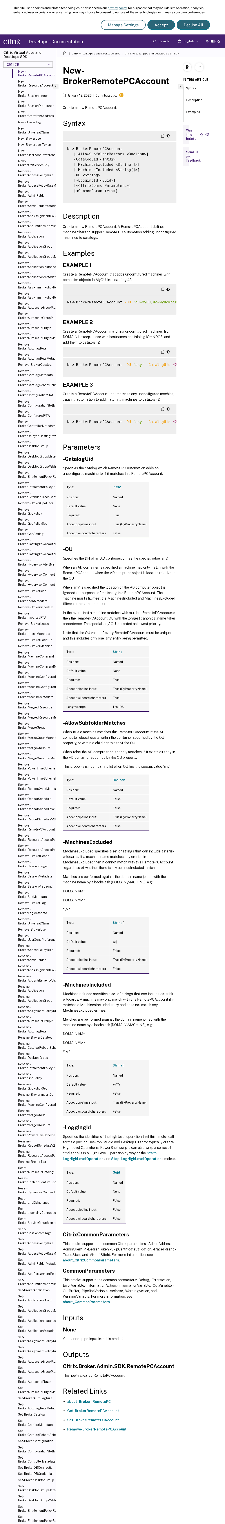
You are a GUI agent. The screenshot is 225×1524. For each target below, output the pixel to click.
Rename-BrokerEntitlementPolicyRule (36, 1066)
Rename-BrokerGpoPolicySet (32, 1086)
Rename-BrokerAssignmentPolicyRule (36, 1009)
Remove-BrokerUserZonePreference (36, 937)
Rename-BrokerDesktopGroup (33, 1055)
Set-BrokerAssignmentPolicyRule (36, 1339)
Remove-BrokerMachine (35, 646)
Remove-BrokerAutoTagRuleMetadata (36, 356)
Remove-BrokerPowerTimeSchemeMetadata (36, 776)
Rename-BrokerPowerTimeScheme (36, 1133)
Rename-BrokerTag (32, 1162)
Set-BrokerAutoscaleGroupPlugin (36, 1359)
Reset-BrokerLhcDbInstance (33, 1200)
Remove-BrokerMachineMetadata (35, 695)
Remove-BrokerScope (33, 856)
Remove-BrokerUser (32, 929)
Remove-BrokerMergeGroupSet (34, 746)
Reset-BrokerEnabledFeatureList (36, 1180)
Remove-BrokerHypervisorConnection (36, 572)
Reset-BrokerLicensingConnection (36, 1210)
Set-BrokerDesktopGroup (36, 1480)
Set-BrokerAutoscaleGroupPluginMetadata (36, 1369)
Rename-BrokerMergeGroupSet (34, 1123)
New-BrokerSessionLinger (33, 93)
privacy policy (117, 8)
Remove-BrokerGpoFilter (35, 503)
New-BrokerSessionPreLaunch (36, 104)
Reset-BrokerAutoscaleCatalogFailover (36, 1170)
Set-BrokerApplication (34, 1290)
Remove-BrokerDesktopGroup (33, 444)
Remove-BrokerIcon (32, 591)
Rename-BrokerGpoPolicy (30, 1076)
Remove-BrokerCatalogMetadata (35, 373)
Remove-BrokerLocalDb (35, 640)
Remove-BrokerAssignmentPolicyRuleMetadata (36, 295)
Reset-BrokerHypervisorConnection (36, 1190)
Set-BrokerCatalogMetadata (35, 1423)
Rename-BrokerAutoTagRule (32, 1029)
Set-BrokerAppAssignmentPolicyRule (36, 1271)
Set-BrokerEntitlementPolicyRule (36, 1508)
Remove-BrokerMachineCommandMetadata (36, 664)
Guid (116, 1172)
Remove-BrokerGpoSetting (31, 531)
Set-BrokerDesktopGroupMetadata (36, 1488)
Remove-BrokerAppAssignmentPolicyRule (36, 214)
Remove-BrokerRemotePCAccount (36, 827)
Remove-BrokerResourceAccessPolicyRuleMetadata (36, 848)
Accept (161, 25)
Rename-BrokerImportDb (35, 1094)
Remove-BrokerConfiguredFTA (34, 413)
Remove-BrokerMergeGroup (31, 725)
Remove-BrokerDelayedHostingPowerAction (36, 434)
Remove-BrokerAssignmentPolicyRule (36, 285)
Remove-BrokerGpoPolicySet (32, 521)
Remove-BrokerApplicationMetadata (36, 275)
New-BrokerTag (29, 122)
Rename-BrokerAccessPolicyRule (35, 947)
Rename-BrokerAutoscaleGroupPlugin (36, 1019)
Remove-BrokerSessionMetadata (35, 874)
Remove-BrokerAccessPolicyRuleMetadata (36, 183)
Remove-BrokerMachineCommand (36, 654)
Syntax (191, 88)
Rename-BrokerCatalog (35, 1037)
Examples (193, 112)
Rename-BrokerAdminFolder (32, 958)
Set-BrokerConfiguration (35, 1441)
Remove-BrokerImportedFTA (32, 615)
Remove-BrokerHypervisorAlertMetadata (36, 562)
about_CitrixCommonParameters (91, 1260)
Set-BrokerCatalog (31, 1414)
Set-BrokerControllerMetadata (36, 1459)
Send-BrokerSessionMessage (35, 1231)
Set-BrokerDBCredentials (36, 1473)
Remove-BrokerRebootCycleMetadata (36, 787)
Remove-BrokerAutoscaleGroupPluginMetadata (36, 315)
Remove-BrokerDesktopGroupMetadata (36, 454)
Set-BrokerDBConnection (36, 1467)
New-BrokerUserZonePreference (36, 153)
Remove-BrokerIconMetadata (32, 599)
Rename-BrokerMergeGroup (31, 1113)
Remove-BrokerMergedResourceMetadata (36, 715)
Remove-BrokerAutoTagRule (32, 346)
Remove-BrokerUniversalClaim (33, 921)
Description (194, 100)
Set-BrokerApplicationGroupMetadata (36, 1308)
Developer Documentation (56, 41)
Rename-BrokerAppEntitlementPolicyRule (36, 978)
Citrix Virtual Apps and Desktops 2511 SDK (152, 53)
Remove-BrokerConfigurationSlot (35, 393)
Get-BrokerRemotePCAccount (93, 1411)
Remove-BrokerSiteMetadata (32, 894)
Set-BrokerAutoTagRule (35, 1398)
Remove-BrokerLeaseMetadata (34, 632)
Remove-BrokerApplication (31, 234)
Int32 (117, 487)
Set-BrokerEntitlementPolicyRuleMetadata (36, 1518)
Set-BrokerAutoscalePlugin (34, 1379)
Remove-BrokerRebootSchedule (34, 797)
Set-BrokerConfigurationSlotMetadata (36, 1449)
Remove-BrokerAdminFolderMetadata (36, 203)
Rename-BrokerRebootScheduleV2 (36, 1143)
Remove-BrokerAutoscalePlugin (34, 326)
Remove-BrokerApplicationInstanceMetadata (36, 265)
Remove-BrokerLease (33, 623)
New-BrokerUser (30, 138)
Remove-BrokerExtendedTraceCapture (36, 495)
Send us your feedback (193, 156)
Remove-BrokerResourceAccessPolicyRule (36, 837)
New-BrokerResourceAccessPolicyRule (36, 83)
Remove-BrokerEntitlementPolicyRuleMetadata (36, 485)
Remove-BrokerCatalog (35, 364)
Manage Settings (123, 25)
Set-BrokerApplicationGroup (35, 1298)
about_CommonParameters (86, 1302)
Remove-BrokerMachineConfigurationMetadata (36, 685)
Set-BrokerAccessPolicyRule (35, 1241)
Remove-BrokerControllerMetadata (36, 423)
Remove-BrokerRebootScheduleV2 (36, 807)
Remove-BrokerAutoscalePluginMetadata (36, 336)
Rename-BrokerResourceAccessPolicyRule (36, 1153)
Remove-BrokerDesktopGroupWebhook (36, 464)
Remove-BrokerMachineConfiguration (36, 674)
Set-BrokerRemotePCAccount (93, 1420)
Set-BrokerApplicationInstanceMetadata (36, 1318)
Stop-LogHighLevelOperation (136, 1159)
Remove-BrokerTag (32, 903)
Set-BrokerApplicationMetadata (36, 1329)
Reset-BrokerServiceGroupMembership (36, 1221)
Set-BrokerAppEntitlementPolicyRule (36, 1282)
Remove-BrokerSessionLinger (33, 864)
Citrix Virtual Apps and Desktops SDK (96, 53)
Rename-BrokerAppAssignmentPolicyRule (36, 968)
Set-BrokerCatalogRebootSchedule (36, 1433)
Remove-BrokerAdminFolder (32, 193)
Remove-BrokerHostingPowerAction (36, 542)
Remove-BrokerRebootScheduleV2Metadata (36, 817)
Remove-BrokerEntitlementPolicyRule (36, 474)
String (118, 652)
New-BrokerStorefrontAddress (36, 114)
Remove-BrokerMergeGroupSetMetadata (36, 756)
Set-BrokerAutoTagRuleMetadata (36, 1406)
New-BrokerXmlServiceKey (33, 163)
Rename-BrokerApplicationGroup (35, 998)
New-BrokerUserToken (34, 144)
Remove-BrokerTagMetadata (32, 911)
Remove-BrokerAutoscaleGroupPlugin (36, 305)
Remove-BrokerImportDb (35, 607)
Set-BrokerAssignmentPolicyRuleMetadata (36, 1349)
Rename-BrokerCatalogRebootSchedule (36, 1045)
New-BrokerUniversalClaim (33, 130)
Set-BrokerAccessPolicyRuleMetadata (36, 1251)
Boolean (119, 780)
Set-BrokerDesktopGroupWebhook (36, 1498)
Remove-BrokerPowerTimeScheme (36, 766)
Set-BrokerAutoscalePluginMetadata (36, 1390)
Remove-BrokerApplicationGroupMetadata (36, 254)
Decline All (193, 25)
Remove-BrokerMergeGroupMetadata (36, 736)
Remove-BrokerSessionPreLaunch (36, 884)
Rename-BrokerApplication (31, 988)
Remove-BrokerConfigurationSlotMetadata (36, 403)
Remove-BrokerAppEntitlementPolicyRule (36, 224)
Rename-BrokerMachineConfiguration (36, 1102)
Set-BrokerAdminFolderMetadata (36, 1261)
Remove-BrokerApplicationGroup (35, 244)
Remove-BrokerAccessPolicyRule (35, 173)
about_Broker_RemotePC (89, 1402)
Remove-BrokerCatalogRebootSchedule (36, 383)
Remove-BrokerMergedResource (35, 705)
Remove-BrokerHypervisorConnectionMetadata (36, 582)
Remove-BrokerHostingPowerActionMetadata (36, 552)
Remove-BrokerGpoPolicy (30, 511)
